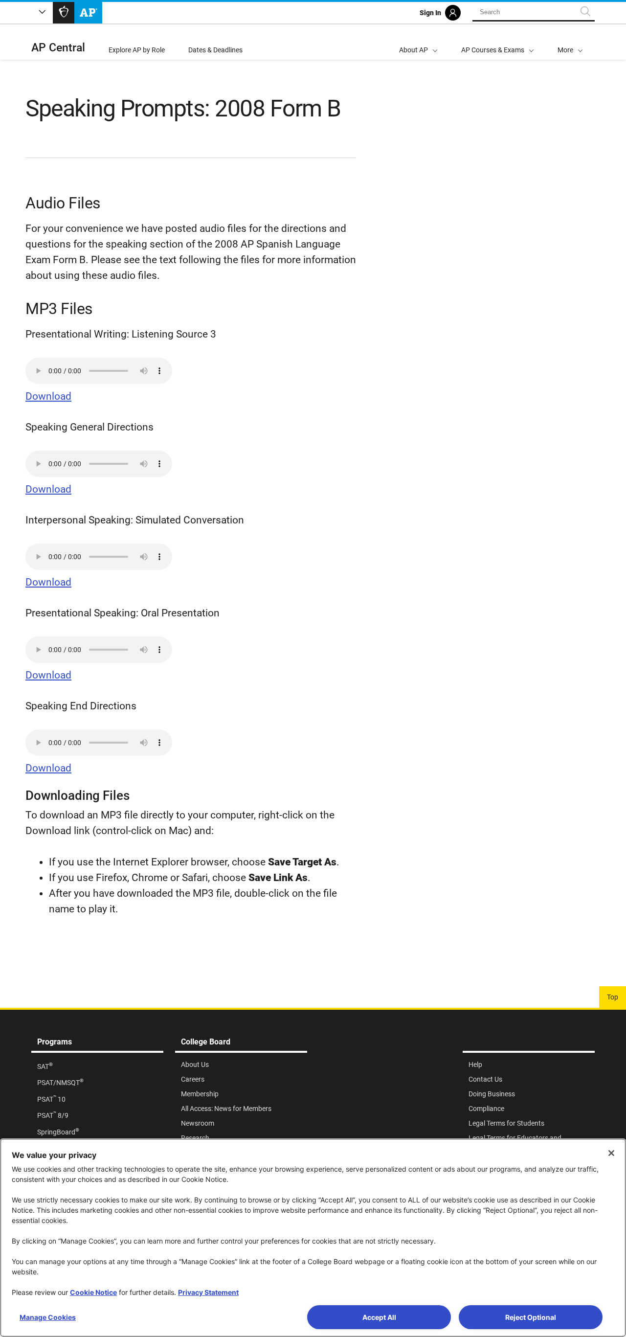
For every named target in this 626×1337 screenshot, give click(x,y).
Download (48, 396)
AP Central (58, 47)
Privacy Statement (208, 1292)
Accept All (379, 1317)
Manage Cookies (48, 1317)
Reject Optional (530, 1317)
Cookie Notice (93, 1292)
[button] (570, 42)
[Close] (611, 1153)
